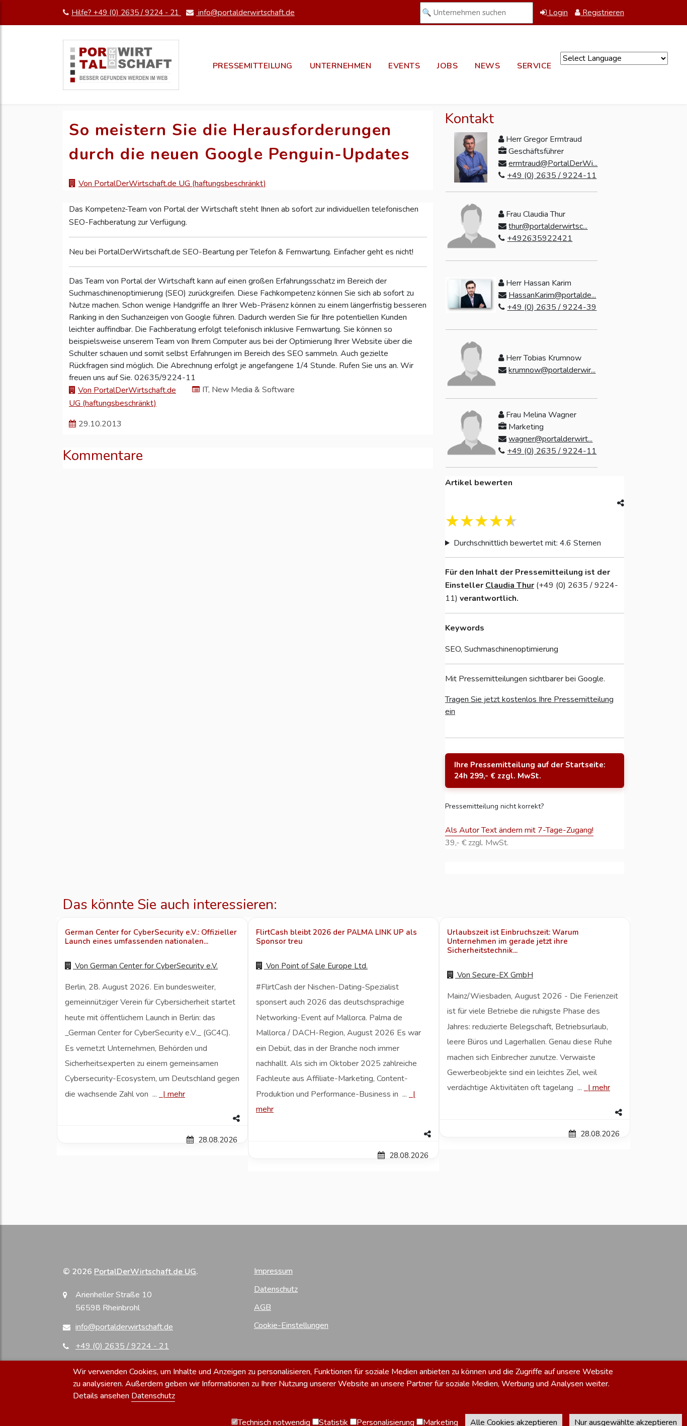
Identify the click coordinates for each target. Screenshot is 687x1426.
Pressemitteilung (253, 65)
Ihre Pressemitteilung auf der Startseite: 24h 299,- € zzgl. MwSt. (530, 770)
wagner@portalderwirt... (550, 438)
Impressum (273, 1271)
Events (404, 65)
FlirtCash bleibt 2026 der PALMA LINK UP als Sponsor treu (336, 936)
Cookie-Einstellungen (291, 1325)
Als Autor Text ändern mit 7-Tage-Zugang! (519, 830)
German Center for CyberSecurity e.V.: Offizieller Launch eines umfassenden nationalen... (151, 936)
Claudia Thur (509, 585)
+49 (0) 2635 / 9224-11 (551, 175)
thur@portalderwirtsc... (547, 226)
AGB (262, 1307)
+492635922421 (539, 238)
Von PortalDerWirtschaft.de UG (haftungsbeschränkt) (172, 183)
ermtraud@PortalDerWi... (552, 163)
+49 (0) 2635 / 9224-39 (551, 307)
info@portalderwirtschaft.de (245, 13)
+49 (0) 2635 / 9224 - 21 (122, 1346)
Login (557, 13)
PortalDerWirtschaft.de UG (145, 1271)
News (487, 65)
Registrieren (602, 13)
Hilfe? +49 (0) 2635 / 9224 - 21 (126, 13)
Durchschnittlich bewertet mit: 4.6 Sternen (527, 543)
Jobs (447, 65)
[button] (152, 1119)
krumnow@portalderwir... (551, 370)
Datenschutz (276, 1289)
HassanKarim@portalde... (552, 295)
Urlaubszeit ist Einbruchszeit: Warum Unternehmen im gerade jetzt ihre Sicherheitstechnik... (513, 941)
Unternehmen (341, 65)
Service (534, 65)
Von (145, 966)
